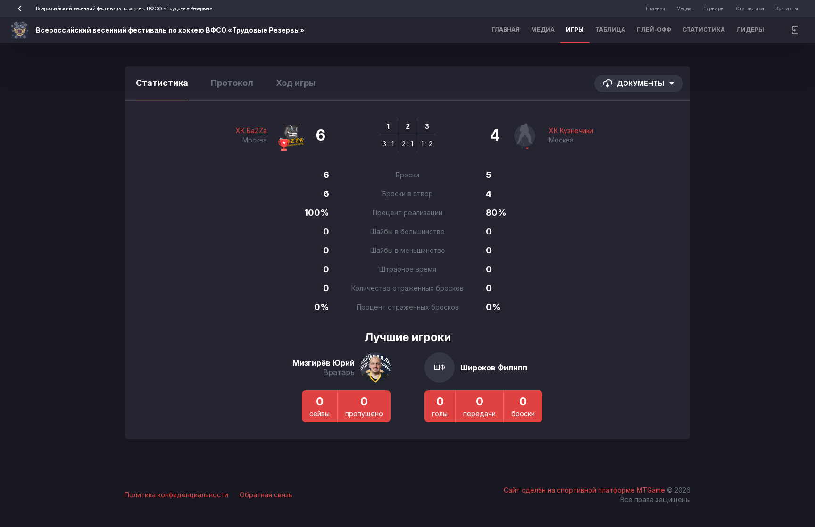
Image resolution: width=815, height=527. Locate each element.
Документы (640, 83)
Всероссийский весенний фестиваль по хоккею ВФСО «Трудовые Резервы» (124, 8)
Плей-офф (654, 29)
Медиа (684, 8)
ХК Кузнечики (571, 130)
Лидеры (750, 29)
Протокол (232, 83)
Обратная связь (266, 495)
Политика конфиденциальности (176, 495)
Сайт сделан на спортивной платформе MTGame (585, 490)
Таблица (610, 29)
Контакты (786, 8)
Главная (655, 8)
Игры (575, 29)
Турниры (713, 8)
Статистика (750, 8)
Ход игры (296, 83)
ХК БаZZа (251, 130)
